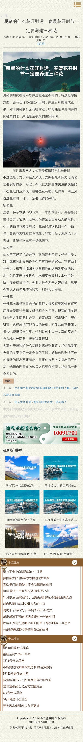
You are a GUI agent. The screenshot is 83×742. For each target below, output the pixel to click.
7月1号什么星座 (13, 660)
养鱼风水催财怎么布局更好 (21, 705)
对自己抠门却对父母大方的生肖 (24, 603)
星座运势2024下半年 (17, 654)
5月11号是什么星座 (16, 673)
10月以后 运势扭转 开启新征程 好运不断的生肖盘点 (37, 597)
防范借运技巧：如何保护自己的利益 (27, 680)
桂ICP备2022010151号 (41, 722)
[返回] (41, 43)
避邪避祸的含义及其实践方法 (22, 686)
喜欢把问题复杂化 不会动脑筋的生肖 (27, 584)
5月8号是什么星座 (15, 699)
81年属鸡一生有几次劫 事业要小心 (26, 591)
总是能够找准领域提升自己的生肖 (25, 629)
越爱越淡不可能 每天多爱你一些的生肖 (29, 616)
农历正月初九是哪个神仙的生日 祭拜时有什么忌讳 (36, 623)
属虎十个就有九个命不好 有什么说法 (27, 610)
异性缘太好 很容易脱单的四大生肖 (26, 578)
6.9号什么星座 (12, 692)
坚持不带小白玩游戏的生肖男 (22, 571)
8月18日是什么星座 (16, 648)
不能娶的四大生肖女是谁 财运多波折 (27, 667)
